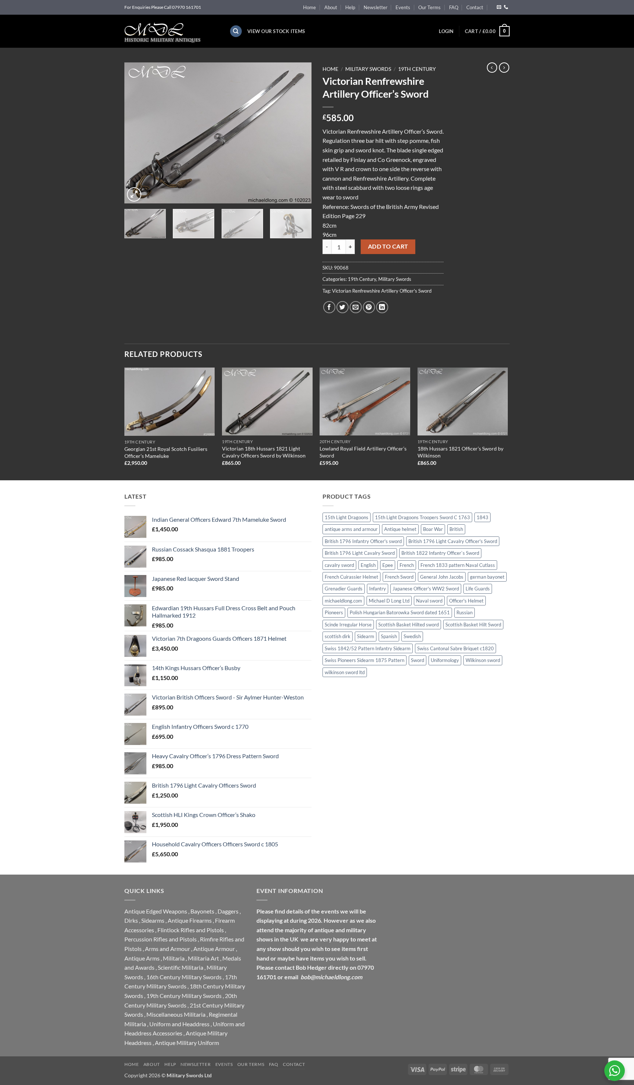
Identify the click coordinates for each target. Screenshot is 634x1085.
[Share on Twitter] (342, 307)
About (330, 7)
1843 (482, 517)
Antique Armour (214, 948)
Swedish (412, 636)
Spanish (389, 636)
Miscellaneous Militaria (175, 1014)
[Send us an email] (499, 7)
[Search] (236, 31)
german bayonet (487, 577)
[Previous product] (504, 67)
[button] (446, 31)
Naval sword (429, 601)
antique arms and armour (351, 529)
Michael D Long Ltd (389, 601)
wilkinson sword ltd (345, 672)
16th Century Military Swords (184, 976)
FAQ (453, 7)
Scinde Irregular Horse (348, 625)
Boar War (433, 529)
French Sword (399, 577)
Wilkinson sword (483, 660)
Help (350, 7)
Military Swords (368, 69)
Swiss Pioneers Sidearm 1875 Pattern (364, 660)
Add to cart (388, 246)
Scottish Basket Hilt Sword (473, 625)
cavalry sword (339, 565)
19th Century (417, 69)
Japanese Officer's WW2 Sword (426, 589)
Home (309, 7)
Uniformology (445, 660)
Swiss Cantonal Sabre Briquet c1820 (455, 648)
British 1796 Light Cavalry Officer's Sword (452, 541)
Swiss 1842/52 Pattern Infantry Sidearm (368, 648)
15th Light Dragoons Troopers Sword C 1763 (422, 517)
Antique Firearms (190, 920)
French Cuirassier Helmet (351, 577)
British (456, 529)
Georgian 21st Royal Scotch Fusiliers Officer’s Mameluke (165, 452)
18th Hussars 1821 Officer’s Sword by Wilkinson (460, 452)
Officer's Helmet (466, 601)
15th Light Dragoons (346, 517)
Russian (464, 612)
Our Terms (429, 7)
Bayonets (202, 911)
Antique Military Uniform (187, 1042)
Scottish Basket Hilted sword (408, 625)
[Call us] (506, 7)
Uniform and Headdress (179, 1023)
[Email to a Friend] (356, 307)
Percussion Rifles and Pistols (160, 939)
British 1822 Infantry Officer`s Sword (440, 553)
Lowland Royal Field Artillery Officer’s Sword (363, 452)
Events (403, 7)
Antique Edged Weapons (155, 911)
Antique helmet (400, 529)
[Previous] (137, 133)
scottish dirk (337, 636)
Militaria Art (203, 958)
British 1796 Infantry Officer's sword (363, 541)
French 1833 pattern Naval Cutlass (457, 565)
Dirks (131, 920)
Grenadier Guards (343, 589)
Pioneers (334, 612)
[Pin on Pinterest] (369, 307)
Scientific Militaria (180, 967)
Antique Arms (142, 958)
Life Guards (478, 589)
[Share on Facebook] (329, 307)
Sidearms (152, 920)
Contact (474, 7)
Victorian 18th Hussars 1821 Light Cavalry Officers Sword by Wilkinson (264, 452)
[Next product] (492, 67)
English (368, 565)
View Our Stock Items (276, 31)
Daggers (228, 911)
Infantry (377, 589)
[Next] (298, 133)
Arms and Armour (167, 948)
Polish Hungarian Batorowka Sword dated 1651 (400, 612)
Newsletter (375, 7)
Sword (417, 660)
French (407, 565)
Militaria (174, 958)
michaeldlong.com (343, 601)
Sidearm (365, 636)
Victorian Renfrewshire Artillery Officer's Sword (381, 291)
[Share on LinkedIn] (382, 307)
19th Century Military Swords (184, 995)
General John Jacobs (441, 577)
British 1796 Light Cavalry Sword (360, 553)
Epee (387, 565)
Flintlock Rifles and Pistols (190, 929)
